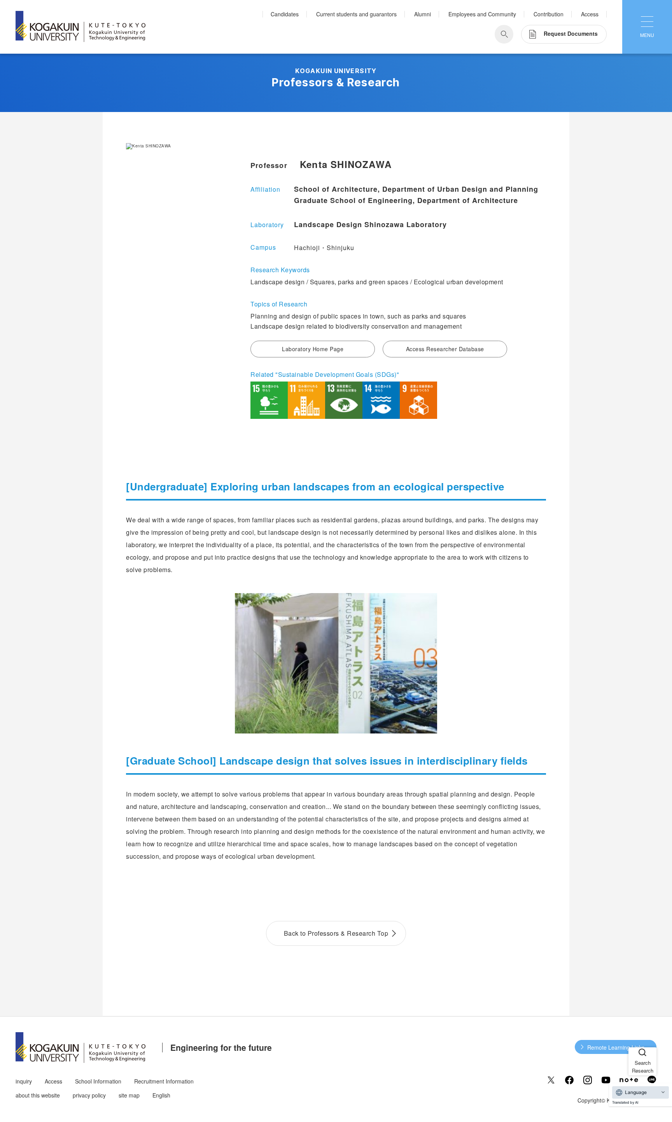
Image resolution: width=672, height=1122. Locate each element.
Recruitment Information (164, 1081)
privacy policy (89, 1095)
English (161, 1095)
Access (589, 14)
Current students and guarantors (356, 14)
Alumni (422, 14)
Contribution (549, 14)
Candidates (285, 14)
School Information (98, 1081)
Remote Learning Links (615, 1047)
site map (129, 1095)
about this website (38, 1095)
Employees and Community (482, 14)
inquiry (24, 1081)
